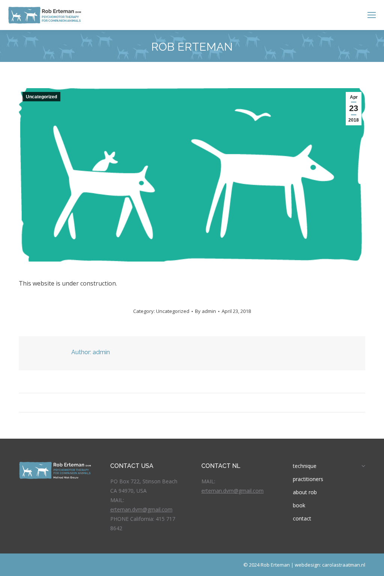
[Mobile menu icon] (371, 15)
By (205, 311)
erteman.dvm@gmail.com (141, 509)
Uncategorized (41, 96)
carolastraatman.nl (343, 564)
